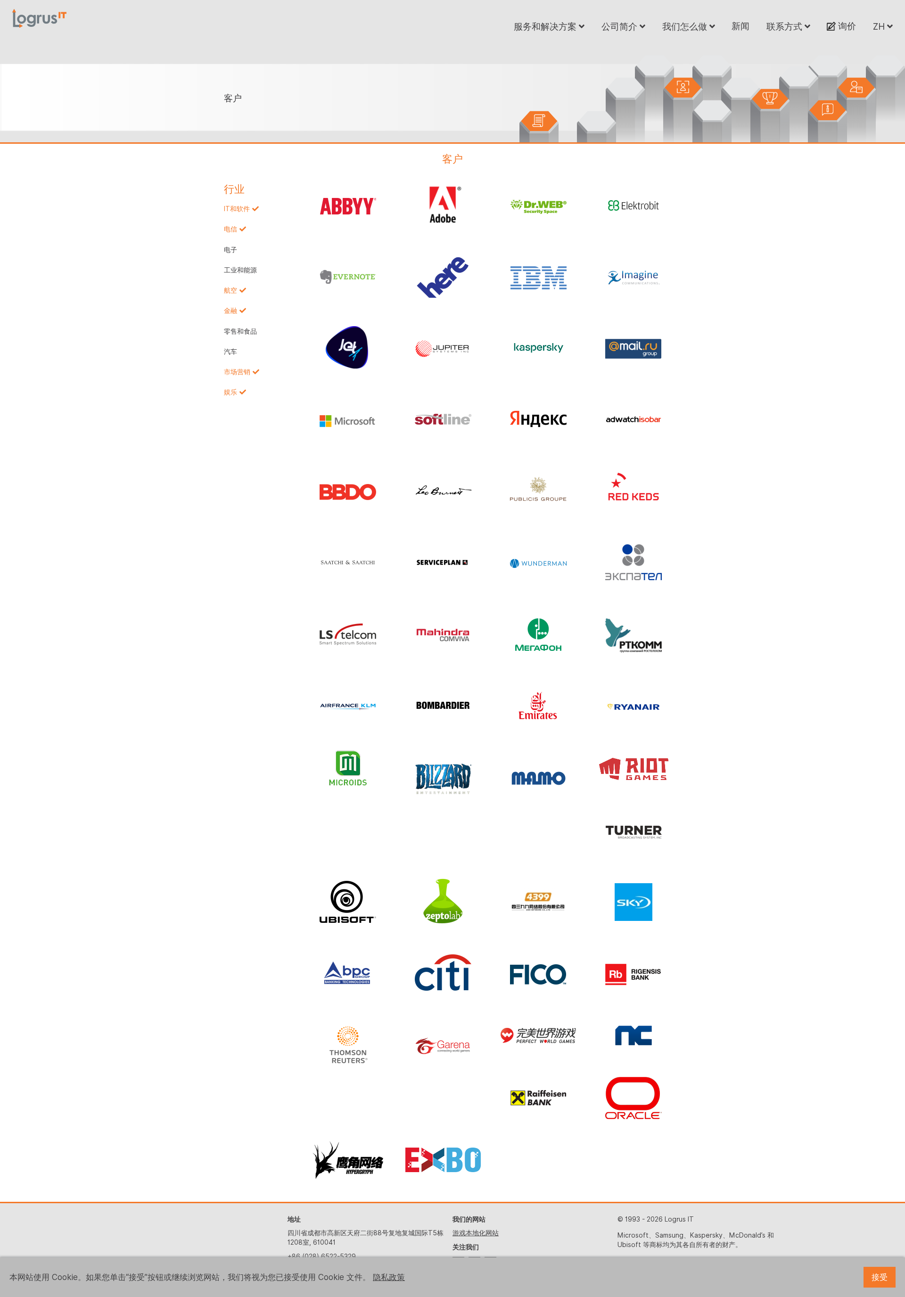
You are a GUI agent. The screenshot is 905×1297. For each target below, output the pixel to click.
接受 (880, 1277)
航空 (230, 290)
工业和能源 (240, 270)
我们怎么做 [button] (685, 26)
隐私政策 (389, 1277)
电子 (230, 250)
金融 (230, 310)
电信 (230, 229)
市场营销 (237, 372)
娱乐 (230, 392)
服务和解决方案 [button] (546, 26)
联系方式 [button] (785, 26)
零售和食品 (240, 331)
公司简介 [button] (620, 26)
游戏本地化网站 (475, 1233)
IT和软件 (237, 209)
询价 (846, 26)
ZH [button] (880, 26)
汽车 (230, 351)
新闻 (740, 26)
